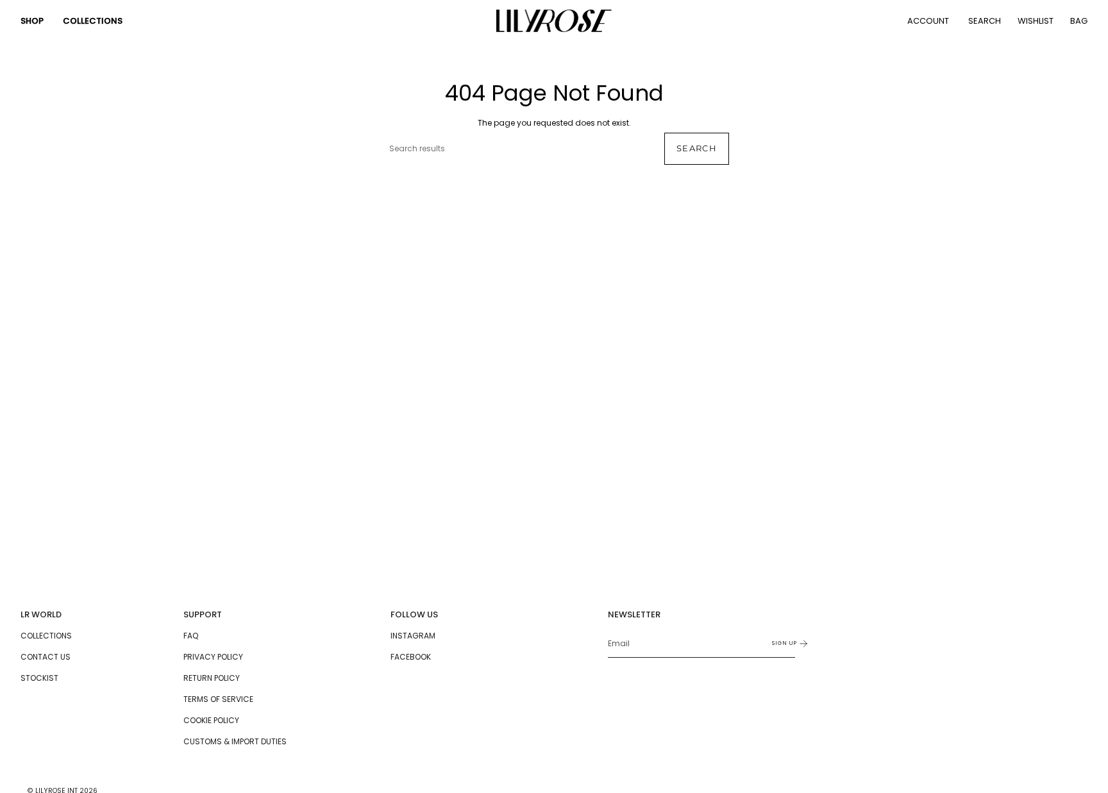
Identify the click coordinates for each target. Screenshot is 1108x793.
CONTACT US (46, 656)
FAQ (190, 635)
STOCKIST (39, 677)
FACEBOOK (410, 656)
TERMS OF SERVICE (218, 699)
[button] (32, 21)
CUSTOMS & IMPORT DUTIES (235, 741)
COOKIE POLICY (211, 720)
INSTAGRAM (412, 635)
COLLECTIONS (46, 635)
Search (696, 148)
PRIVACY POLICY (213, 656)
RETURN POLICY (211, 677)
